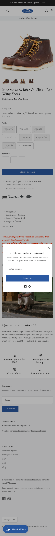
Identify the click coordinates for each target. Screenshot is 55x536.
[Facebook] (25, 286)
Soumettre (27, 278)
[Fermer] (49, 248)
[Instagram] (29, 286)
